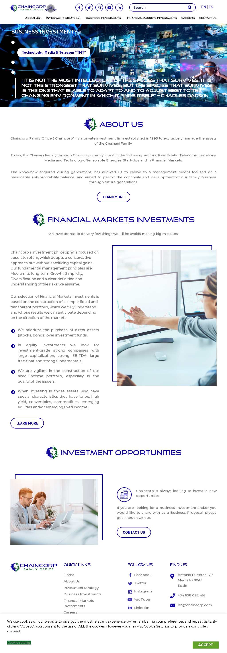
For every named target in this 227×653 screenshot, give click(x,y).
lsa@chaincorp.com (195, 605)
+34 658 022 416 (191, 595)
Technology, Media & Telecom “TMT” (54, 52)
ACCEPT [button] (205, 645)
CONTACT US (134, 532)
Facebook (143, 575)
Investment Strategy (63, 18)
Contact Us (208, 18)
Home (69, 575)
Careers (188, 18)
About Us (33, 18)
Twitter (140, 583)
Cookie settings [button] (19, 642)
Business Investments (103, 18)
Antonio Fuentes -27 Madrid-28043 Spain (195, 580)
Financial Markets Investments (152, 18)
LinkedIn (141, 608)
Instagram (143, 591)
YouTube (142, 599)
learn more (113, 197)
